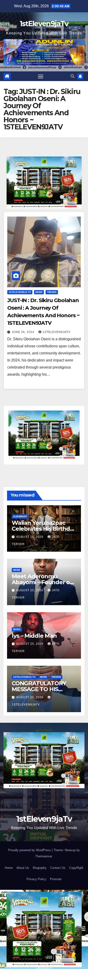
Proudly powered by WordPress (30, 850)
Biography (39, 868)
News (38, 292)
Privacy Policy (36, 879)
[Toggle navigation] (40, 76)
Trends (52, 292)
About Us (22, 868)
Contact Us (57, 868)
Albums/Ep (20, 516)
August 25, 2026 (30, 536)
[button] (72, 76)
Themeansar (43, 856)
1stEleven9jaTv (44, 23)
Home (9, 868)
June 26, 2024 (23, 332)
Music (17, 629)
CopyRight (76, 868)
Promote (55, 879)
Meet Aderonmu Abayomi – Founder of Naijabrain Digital (42, 582)
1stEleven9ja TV (20, 292)
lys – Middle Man (34, 635)
